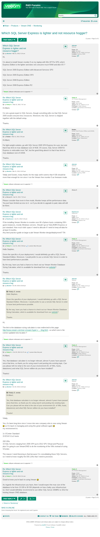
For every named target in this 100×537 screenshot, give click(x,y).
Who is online (8, 508)
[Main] (14, 5)
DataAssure (75, 211)
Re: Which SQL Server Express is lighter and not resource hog (13, 100)
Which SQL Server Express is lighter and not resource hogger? (44, 33)
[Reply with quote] (65, 46)
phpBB (43, 525)
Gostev (74, 129)
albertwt (74, 45)
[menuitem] (94, 21)
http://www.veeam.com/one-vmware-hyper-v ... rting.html (25, 330)
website (52, 267)
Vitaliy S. (74, 97)
